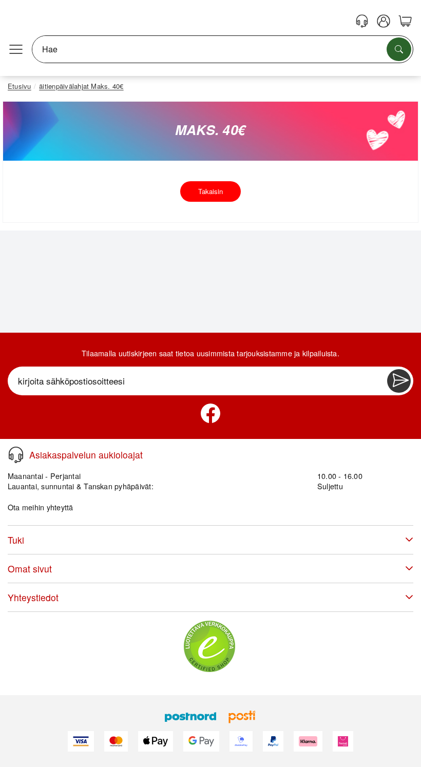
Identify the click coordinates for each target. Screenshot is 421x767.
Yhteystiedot (33, 597)
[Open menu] (16, 49)
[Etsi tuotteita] (399, 49)
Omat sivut (30, 568)
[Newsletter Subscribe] (399, 381)
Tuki (16, 539)
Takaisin (210, 191)
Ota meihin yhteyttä (40, 507)
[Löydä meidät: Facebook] (210, 413)
